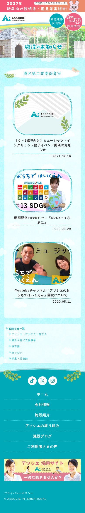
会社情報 (42, 404)
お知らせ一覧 (17, 328)
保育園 (16, 346)
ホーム (42, 394)
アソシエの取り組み (43, 426)
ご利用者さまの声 (42, 446)
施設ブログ (42, 436)
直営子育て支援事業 (24, 340)
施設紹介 (42, 415)
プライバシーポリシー (19, 493)
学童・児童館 (20, 358)
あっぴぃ (17, 352)
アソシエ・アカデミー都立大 (29, 334)
